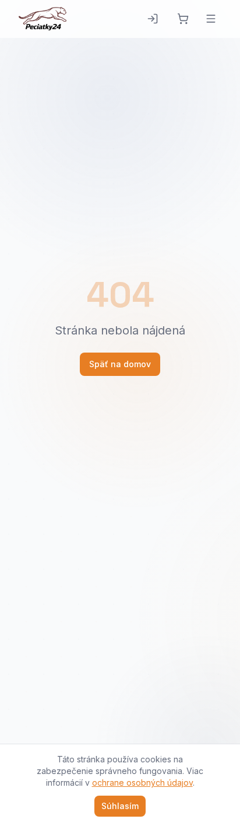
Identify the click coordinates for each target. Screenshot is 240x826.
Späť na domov (120, 364)
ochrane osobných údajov (142, 782)
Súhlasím (120, 806)
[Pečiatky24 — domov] (42, 18)
